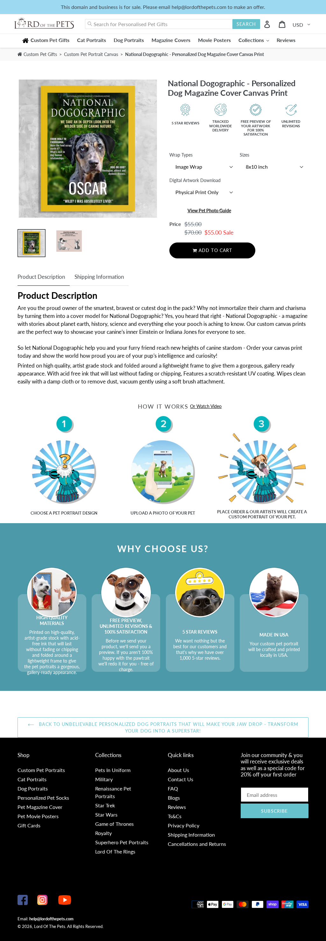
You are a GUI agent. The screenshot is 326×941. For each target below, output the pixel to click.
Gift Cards (29, 825)
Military (104, 779)
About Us (178, 770)
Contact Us (180, 779)
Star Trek (105, 805)
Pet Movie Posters (38, 816)
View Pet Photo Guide (209, 210)
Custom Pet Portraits (41, 770)
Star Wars (106, 814)
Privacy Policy (183, 825)
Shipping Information (99, 276)
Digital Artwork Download (195, 180)
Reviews (177, 807)
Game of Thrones (114, 824)
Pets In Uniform (113, 770)
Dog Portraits (33, 788)
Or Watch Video (206, 406)
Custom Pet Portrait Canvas (91, 54)
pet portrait (67, 513)
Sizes (244, 155)
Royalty (103, 833)
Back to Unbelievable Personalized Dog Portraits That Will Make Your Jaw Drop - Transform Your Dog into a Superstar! (167, 727)
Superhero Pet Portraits (121, 842)
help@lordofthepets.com (51, 918)
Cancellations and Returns (197, 844)
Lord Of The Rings (115, 851)
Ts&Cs (174, 816)
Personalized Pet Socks (43, 798)
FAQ (173, 788)
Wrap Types (181, 155)
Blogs (174, 798)
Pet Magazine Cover (40, 807)
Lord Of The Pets (49, 926)
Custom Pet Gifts (39, 54)
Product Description (41, 276)
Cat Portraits (32, 779)
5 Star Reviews (185, 123)
